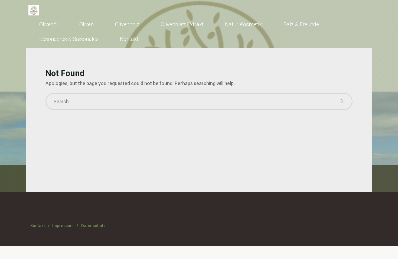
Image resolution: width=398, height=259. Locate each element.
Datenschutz (93, 225)
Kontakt (37, 225)
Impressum (63, 225)
